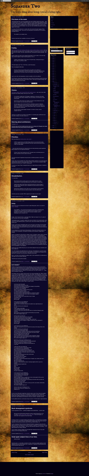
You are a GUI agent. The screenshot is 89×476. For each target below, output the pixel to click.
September (55, 110)
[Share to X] (34, 41)
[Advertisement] (33, 466)
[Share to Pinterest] (36, 41)
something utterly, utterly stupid (25, 139)
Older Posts (44, 452)
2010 (53, 74)
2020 (53, 58)
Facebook (53, 24)
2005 (53, 125)
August (54, 112)
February (55, 122)
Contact (52, 22)
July (54, 113)
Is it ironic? (15, 265)
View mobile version (29, 454)
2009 (53, 76)
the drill (16, 124)
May (54, 117)
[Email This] (32, 41)
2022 (53, 56)
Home (29, 452)
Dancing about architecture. (21, 122)
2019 (53, 60)
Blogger (52, 473)
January (55, 123)
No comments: (27, 83)
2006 (53, 81)
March (54, 120)
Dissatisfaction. (17, 176)
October (55, 108)
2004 (53, 127)
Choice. (14, 90)
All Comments (70, 53)
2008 (53, 78)
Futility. (14, 48)
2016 (53, 65)
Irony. (13, 203)
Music (52, 26)
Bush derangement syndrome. (22, 408)
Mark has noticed (15, 50)
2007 (53, 79)
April (54, 118)
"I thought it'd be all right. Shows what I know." (26, 414)
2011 (53, 73)
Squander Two (25, 6)
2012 (53, 71)
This (12, 178)
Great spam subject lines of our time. (24, 437)
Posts (68, 51)
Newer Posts (14, 452)
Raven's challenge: (15, 206)
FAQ (52, 20)
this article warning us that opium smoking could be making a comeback (30, 50)
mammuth (44, 473)
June (54, 115)
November (55, 84)
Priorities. (15, 137)
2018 (53, 61)
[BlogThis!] (33, 41)
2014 (53, 68)
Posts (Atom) (31, 458)
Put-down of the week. (19, 19)
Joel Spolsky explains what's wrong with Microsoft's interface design (24, 92)
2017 (53, 63)
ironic (42, 270)
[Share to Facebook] (35, 41)
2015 (53, 66)
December (55, 82)
